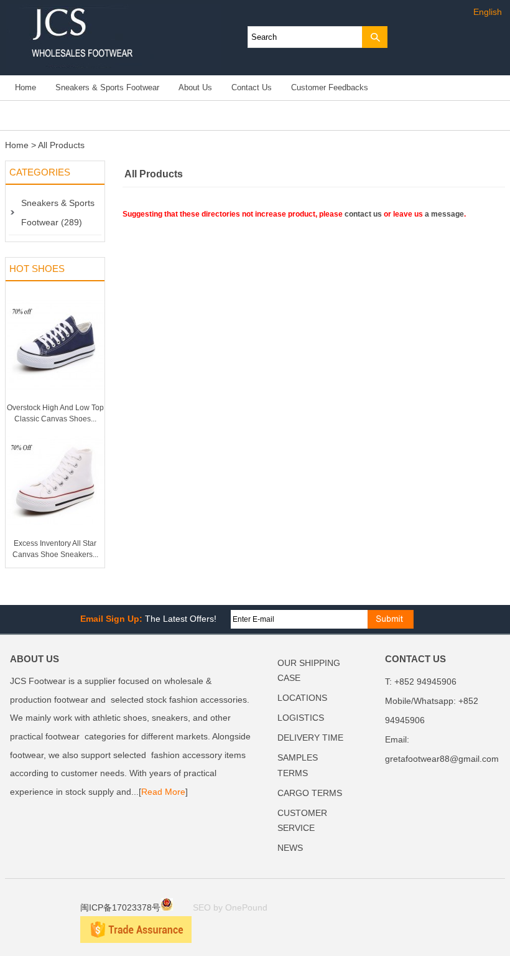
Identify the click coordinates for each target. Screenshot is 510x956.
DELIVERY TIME (310, 738)
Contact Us (251, 87)
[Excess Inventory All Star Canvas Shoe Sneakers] (55, 535)
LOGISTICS (300, 718)
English (487, 12)
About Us (195, 87)
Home (25, 87)
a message (444, 214)
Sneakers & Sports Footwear (107, 87)
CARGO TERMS (309, 793)
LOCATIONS (302, 698)
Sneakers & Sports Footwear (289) (58, 213)
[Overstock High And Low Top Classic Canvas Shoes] (55, 399)
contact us (363, 214)
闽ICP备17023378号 (120, 907)
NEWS (290, 848)
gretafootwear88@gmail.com (442, 759)
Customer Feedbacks (329, 87)
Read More (163, 792)
